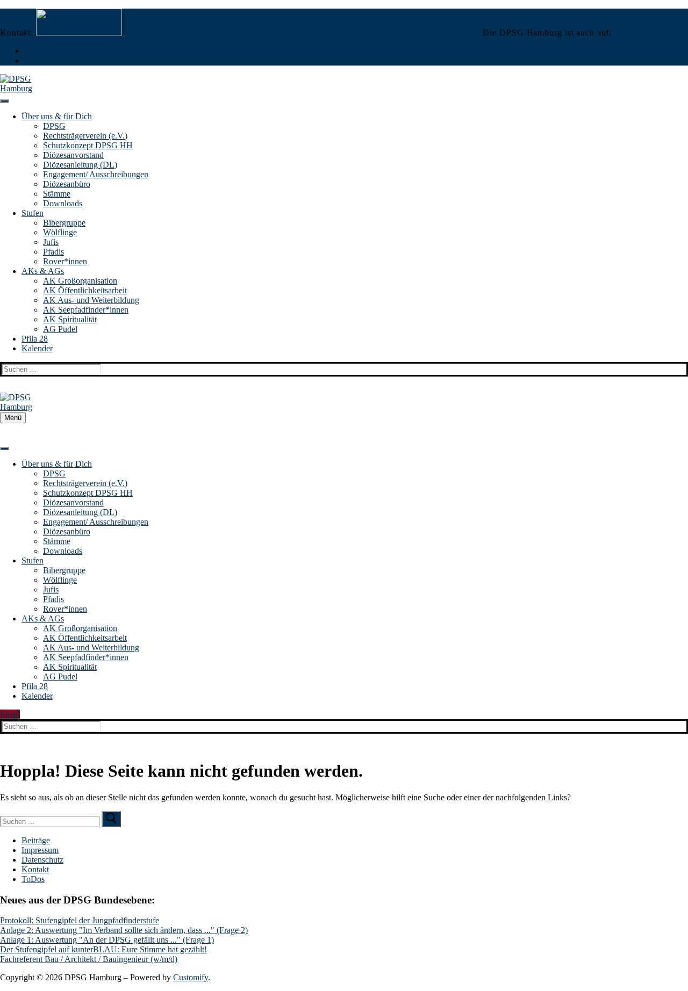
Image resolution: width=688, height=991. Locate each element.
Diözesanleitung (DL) (80, 164)
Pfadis (53, 251)
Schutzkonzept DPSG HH (88, 145)
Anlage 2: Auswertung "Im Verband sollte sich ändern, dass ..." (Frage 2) (124, 930)
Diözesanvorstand (73, 155)
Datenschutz (42, 859)
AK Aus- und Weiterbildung (91, 300)
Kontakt (35, 869)
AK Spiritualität (70, 319)
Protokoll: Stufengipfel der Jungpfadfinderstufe (79, 920)
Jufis (51, 242)
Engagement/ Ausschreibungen (95, 174)
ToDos (33, 879)
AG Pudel (60, 329)
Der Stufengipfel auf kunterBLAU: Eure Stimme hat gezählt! (103, 949)
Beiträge (36, 840)
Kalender (37, 348)
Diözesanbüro (66, 184)
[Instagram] (27, 51)
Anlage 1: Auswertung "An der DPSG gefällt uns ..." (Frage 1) (107, 939)
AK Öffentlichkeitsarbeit (85, 290)
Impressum (40, 850)
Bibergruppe (64, 222)
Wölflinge (60, 232)
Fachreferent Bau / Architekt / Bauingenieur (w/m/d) (88, 959)
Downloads (62, 203)
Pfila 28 (35, 338)
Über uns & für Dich (57, 116)
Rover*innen (65, 261)
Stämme (56, 193)
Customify (190, 977)
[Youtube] (27, 61)
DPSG (54, 126)
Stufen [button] (33, 213)
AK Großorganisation (80, 280)
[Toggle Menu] (4, 101)
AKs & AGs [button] (43, 271)
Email (10, 714)
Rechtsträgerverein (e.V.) (85, 135)
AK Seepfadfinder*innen (85, 309)
